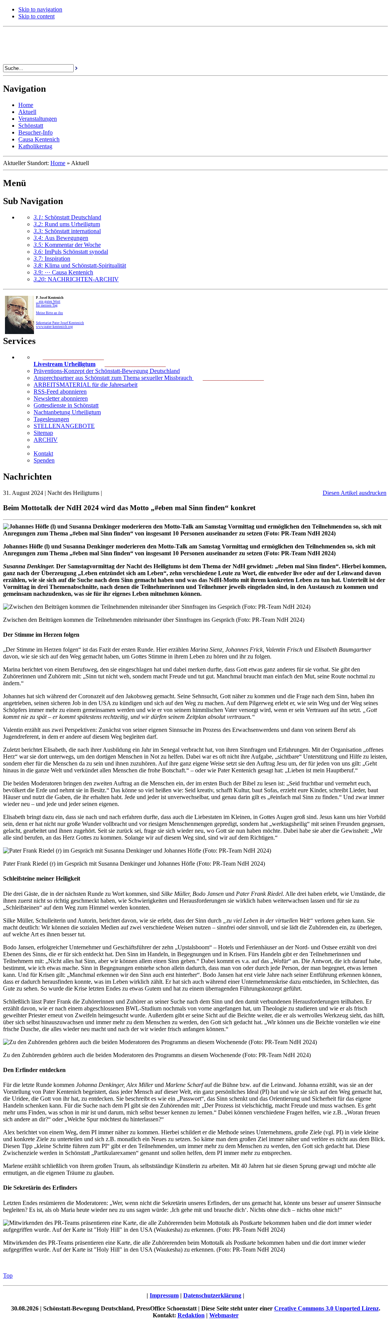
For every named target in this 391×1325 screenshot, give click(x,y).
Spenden (44, 460)
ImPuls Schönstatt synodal (71, 251)
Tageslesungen (51, 419)
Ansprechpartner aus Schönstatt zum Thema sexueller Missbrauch (114, 378)
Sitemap (43, 433)
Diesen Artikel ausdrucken (354, 493)
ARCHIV (46, 439)
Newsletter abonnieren (61, 398)
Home (57, 163)
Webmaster (224, 1315)
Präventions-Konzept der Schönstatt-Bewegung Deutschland (107, 371)
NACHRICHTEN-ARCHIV (76, 279)
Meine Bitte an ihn (49, 313)
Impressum (164, 1295)
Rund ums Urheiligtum (67, 224)
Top (8, 1275)
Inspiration (52, 258)
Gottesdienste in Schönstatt (66, 405)
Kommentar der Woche (67, 245)
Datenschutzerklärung (212, 1295)
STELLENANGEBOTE (64, 426)
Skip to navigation (40, 9)
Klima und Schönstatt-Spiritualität (80, 265)
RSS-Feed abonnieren (60, 391)
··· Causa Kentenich (63, 272)
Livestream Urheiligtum (64, 364)
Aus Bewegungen (61, 238)
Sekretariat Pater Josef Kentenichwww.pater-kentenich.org (60, 325)
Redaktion (191, 1315)
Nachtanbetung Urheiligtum (67, 412)
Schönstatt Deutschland (67, 217)
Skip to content (36, 16)
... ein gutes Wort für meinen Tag (48, 303)
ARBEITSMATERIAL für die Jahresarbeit (85, 384)
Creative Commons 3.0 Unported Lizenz (326, 1308)
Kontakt (43, 453)
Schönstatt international (67, 231)
